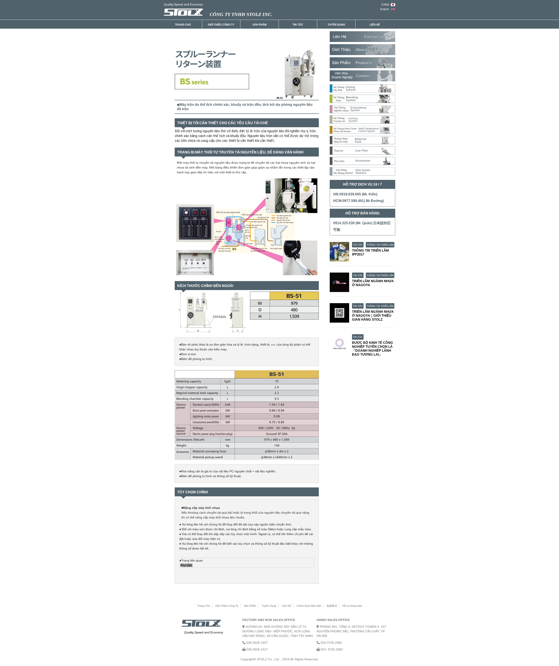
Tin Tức (298, 24)
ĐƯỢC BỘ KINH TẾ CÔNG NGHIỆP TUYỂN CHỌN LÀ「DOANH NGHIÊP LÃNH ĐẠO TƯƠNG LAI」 (372, 348)
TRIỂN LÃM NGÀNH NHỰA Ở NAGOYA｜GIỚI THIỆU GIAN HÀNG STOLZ (372, 315)
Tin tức (358, 244)
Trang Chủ (183, 24)
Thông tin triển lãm (380, 244)
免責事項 (331, 605)
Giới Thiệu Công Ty (221, 24)
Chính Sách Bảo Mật (309, 605)
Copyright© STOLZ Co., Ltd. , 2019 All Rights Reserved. (280, 659)
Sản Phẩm (259, 24)
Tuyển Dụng (336, 24)
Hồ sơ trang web (352, 605)
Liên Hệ (375, 24)
